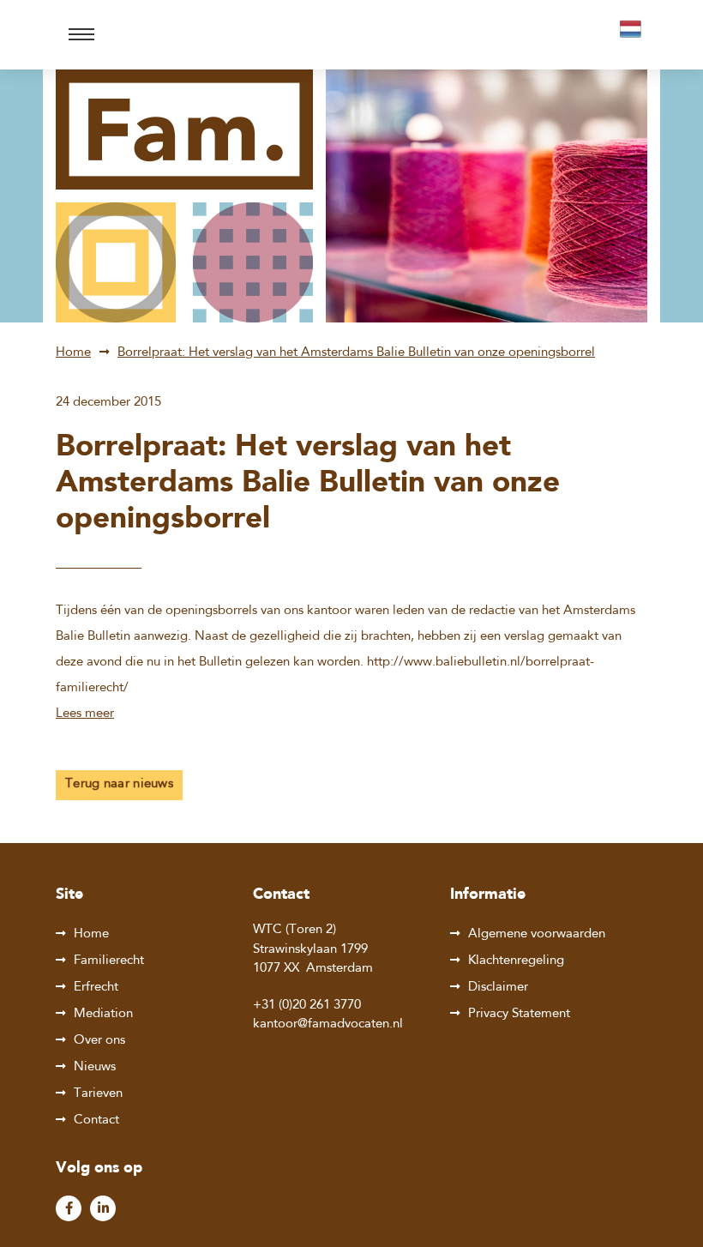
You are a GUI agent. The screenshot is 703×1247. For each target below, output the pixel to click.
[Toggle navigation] (81, 34)
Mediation (103, 1014)
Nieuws (95, 1067)
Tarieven (98, 1093)
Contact (96, 1120)
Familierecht (109, 961)
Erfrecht (96, 987)
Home (73, 352)
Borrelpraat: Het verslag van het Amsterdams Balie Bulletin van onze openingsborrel (356, 352)
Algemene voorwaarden (536, 934)
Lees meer (85, 714)
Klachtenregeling (516, 961)
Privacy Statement (519, 1014)
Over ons (99, 1040)
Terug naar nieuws (119, 784)
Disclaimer (498, 987)
